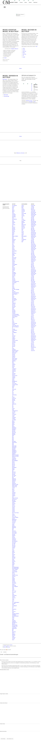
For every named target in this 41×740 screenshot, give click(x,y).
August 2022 (33, 249)
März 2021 (32, 266)
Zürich (13, 639)
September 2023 (33, 236)
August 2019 (33, 287)
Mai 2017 (32, 316)
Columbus (13, 279)
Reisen (23, 232)
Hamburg (13, 354)
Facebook (13, 324)
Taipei (13, 587)
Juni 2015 (32, 342)
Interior (13, 378)
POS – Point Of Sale (15, 512)
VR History (13, 620)
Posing (13, 513)
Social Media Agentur (15, 567)
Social (13, 566)
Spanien (13, 572)
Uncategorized (24, 239)
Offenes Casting (14, 485)
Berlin (13, 237)
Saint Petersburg (14, 541)
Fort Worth (13, 335)
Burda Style (14, 258)
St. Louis (13, 573)
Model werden (5, 79)
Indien (13, 372)
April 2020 (32, 279)
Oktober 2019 (33, 284)
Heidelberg (13, 360)
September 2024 (33, 224)
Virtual (13, 618)
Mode (13, 443)
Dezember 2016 (33, 322)
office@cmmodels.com (14, 48)
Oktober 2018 (33, 297)
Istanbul (13, 385)
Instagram (13, 376)
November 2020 (33, 271)
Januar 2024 (33, 231)
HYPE (13, 367)
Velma (13, 612)
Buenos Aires (14, 257)
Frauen (24, 48)
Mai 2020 (32, 278)
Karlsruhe (13, 400)
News (13, 477)
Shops (13, 559)
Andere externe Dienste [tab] (3, 702)
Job (12, 391)
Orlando (13, 490)
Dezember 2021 (33, 256)
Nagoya (13, 468)
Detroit (13, 297)
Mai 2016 (32, 330)
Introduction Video (15, 384)
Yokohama (13, 637)
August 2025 (33, 215)
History (13, 363)
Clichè (13, 276)
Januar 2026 (33, 211)
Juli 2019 (32, 288)
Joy (12, 395)
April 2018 (32, 304)
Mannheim (13, 431)
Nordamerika (14, 479)
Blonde (13, 241)
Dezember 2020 (33, 270)
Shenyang (13, 556)
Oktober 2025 (33, 213)
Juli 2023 (32, 238)
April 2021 (32, 265)
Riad (13, 529)
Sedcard (13, 552)
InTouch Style (14, 383)
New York (13, 476)
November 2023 (33, 233)
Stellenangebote (24, 236)
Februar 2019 (33, 293)
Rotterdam (13, 535)
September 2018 (33, 298)
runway (23, 233)
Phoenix (13, 502)
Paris (13, 496)
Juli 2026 (32, 206)
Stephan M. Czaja (15, 575)
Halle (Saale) (14, 352)
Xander (13, 636)
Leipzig (13, 412)
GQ (12, 347)
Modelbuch (13, 453)
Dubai (13, 308)
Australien (13, 224)
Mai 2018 (32, 302)
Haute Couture (14, 359)
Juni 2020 (32, 276)
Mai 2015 (32, 343)
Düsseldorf (31, 101)
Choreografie (14, 273)
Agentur (13, 209)
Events (23, 212)
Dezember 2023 (33, 232)
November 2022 (33, 246)
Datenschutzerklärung (15, 292)
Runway (13, 536)
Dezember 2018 (33, 296)
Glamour (13, 343)
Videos (13, 617)
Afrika (13, 207)
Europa (13, 322)
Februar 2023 (33, 244)
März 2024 (32, 229)
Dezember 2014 (33, 347)
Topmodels (13, 603)
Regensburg (14, 527)
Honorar (13, 365)
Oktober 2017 (33, 310)
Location (13, 415)
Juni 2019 (32, 289)
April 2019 (32, 291)
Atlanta (13, 221)
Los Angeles (14, 419)
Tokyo (22, 238)
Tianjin (13, 598)
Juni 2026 (32, 207)
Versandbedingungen (15, 615)
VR (23, 55)
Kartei (13, 401)
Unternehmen (14, 609)
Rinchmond (14, 530)
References (14, 526)
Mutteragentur (14, 467)
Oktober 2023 (33, 234)
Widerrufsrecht (14, 628)
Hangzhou (13, 356)
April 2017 (32, 317)
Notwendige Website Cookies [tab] (4, 669)
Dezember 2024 (33, 221)
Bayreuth (13, 231)
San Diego (13, 543)
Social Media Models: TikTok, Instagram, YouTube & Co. (15, 569)
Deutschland (14, 298)
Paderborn (13, 495)
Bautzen (13, 230)
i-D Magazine (14, 368)
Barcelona (13, 229)
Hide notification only (10, 738)
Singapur (13, 563)
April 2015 (32, 344)
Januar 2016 (33, 334)
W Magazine (14, 621)
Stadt (22, 234)
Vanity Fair (13, 611)
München (13, 463)
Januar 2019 (33, 295)
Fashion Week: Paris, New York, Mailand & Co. (15, 326)
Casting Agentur (14, 264)
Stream (13, 577)
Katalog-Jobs (14, 403)
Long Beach (14, 417)
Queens (13, 525)
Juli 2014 (32, 348)
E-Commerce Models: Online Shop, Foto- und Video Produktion (15, 315)
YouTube (13, 638)
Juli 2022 (32, 250)
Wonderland (14, 631)
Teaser (13, 594)
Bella (13, 234)
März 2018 (32, 305)
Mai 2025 (32, 217)
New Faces (24, 51)
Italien (13, 386)
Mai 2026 (32, 208)
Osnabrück (13, 492)
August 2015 (33, 340)
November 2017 (33, 309)
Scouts (13, 550)
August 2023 (33, 237)
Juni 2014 (32, 349)
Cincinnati (13, 274)
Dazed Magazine (14, 293)
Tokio (13, 601)
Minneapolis (14, 441)
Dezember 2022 (33, 245)
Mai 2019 (32, 290)
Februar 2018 (33, 306)
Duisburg (13, 309)
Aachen (13, 206)
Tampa (13, 589)
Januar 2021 (33, 268)
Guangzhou (14, 349)
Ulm (12, 607)
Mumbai (13, 462)
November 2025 (33, 212)
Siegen (13, 562)
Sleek (13, 564)
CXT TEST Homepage (15, 289)
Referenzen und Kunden (20, 152)
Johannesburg (14, 394)
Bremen (13, 251)
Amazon (13, 213)
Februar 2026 (33, 209)
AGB (13, 208)
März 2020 (32, 280)
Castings (13, 265)
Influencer (13, 374)
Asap (13, 217)
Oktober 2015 (33, 338)
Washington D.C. (14, 622)
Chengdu (13, 268)
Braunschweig (14, 250)
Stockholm (13, 576)
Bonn (13, 244)
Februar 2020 (33, 281)
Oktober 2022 (33, 247)
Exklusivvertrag (14, 323)
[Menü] (4, 7)
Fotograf (13, 336)
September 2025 (33, 214)
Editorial (13, 317)
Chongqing (13, 272)
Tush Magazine (14, 605)
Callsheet (13, 261)
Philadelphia (14, 501)
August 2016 (33, 326)
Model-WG (13, 449)
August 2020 (33, 274)
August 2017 (33, 313)
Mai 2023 (32, 240)
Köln (36, 46)
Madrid (13, 423)
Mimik (13, 440)
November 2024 (33, 222)
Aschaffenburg (14, 219)
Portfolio (13, 509)
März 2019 (32, 292)
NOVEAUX (13, 481)
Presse (23, 231)
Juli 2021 (32, 262)
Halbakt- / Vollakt (14, 351)
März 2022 (32, 254)
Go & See (13, 344)
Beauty (13, 232)
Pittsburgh (13, 503)
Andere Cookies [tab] (2, 723)
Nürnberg (13, 482)
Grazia (13, 348)
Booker (13, 245)
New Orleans (14, 475)
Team (13, 593)
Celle (13, 266)
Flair (12, 333)
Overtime (13, 494)
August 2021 (33, 261)
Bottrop (13, 248)
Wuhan (13, 632)
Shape (13, 555)
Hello (13, 361)
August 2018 (33, 299)
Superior (13, 584)
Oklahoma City (14, 486)
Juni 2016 (32, 329)
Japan (13, 390)
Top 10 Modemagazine (15, 602)
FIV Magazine (14, 332)
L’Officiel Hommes (15, 410)
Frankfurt (13, 339)
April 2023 (32, 241)
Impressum (14, 369)
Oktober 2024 (33, 223)
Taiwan (13, 588)
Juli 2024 (32, 227)
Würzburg (13, 635)
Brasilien (13, 249)
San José (13, 544)
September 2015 (33, 339)
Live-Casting (14, 414)
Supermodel (14, 585)
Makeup (13, 426)
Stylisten (13, 580)
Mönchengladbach (15, 460)
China (13, 271)
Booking (13, 246)
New (12, 470)
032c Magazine (14, 205)
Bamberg (13, 228)
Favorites (13, 329)
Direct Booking (14, 299)
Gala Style (13, 342)
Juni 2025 (32, 216)
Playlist (13, 504)
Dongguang (14, 302)
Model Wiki (14, 448)
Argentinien (14, 216)
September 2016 (33, 325)
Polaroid (13, 508)
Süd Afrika (13, 581)
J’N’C (13, 387)
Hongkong (13, 364)
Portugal (13, 511)
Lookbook (13, 418)
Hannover (13, 357)
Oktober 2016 (33, 324)
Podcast (13, 507)
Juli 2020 (32, 275)
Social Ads (8, 647)
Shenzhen (13, 558)
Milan (13, 439)
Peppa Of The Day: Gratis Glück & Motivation (15, 499)
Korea (13, 409)
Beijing (13, 233)
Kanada (13, 397)
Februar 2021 (33, 267)
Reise (13, 528)
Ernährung (23, 211)
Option (13, 488)
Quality (13, 524)
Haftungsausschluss (15, 350)
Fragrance (13, 338)
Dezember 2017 (33, 308)
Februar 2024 (33, 230)
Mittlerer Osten (14, 442)
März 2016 (32, 332)
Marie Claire (14, 432)
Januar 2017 (33, 321)
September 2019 (33, 285)
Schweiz (13, 547)
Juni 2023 (32, 239)
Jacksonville (14, 389)
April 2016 (32, 331)
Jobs (13, 392)
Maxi (13, 436)
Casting (13, 262)
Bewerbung (14, 239)
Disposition (14, 300)
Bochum (13, 242)
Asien (13, 220)
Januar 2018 (33, 307)
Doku (13, 301)
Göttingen (13, 346)
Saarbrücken (14, 538)
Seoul (13, 553)
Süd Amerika (14, 583)
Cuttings (13, 288)
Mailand (13, 424)
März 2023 (32, 242)
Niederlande (14, 478)
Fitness (23, 214)
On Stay (13, 487)
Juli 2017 (32, 314)
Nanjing (13, 469)
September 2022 (33, 248)
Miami (13, 437)
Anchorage (13, 215)
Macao (13, 420)
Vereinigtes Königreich (15, 613)
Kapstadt (13, 399)
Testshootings (14, 595)
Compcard (13, 280)
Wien (13, 629)
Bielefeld (13, 240)
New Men (13, 474)
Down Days (14, 306)
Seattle (13, 551)
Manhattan (13, 429)
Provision (13, 522)
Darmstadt (13, 291)
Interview (13, 382)
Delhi (13, 295)
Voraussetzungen (6, 96)
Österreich (13, 493)
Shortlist (13, 560)
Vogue (13, 619)
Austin (13, 223)
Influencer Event (14, 375)
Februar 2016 (33, 333)
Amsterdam (14, 214)
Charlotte (13, 267)
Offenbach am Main (15, 484)
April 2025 (32, 219)
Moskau (13, 461)
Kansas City (14, 398)
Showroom (13, 561)
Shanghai (13, 554)
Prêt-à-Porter (14, 520)
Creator (13, 287)
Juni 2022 (32, 251)
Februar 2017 (33, 319)
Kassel (13, 402)
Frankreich (13, 341)
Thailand (13, 596)
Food (13, 334)
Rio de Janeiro (14, 532)
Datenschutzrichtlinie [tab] (3, 731)
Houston (13, 366)
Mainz (13, 425)
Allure (13, 212)
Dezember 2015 (33, 335)
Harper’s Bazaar (14, 358)
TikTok (13, 600)
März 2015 (32, 346)
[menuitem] (4, 7)
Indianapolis (14, 371)
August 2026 (33, 205)
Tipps (22, 237)
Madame (13, 422)
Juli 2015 (32, 341)
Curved (24, 49)
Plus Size (13, 505)
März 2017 (32, 318)
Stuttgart (13, 578)
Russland (13, 537)
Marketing (13, 433)
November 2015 (33, 336)
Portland (13, 510)
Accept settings (3, 738)
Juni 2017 (32, 315)
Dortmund (13, 304)
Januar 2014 (33, 350)
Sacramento (14, 539)
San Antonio (14, 542)
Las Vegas (13, 411)
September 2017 (33, 312)
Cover (13, 285)
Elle (12, 318)
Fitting (13, 331)
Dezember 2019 (33, 283)
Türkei (13, 604)
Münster (13, 466)
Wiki (12, 630)
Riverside (13, 534)
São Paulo (13, 545)
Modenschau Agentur (15, 454)
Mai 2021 (32, 264)
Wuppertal (13, 634)
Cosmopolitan (14, 282)
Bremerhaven (14, 253)
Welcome (13, 623)
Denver (13, 296)
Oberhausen (28, 100)
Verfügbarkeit (14, 614)
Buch (13, 256)
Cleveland (13, 275)
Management (14, 427)
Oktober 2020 (33, 272)
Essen (31, 100)
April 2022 (32, 253)
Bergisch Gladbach (15, 236)
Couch (13, 284)
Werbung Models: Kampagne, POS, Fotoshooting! (15, 626)
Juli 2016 (32, 327)
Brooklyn (13, 255)
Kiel (12, 405)
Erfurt (13, 319)
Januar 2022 (33, 255)
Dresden (13, 307)
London (13, 416)
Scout (13, 549)
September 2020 (33, 273)
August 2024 (33, 225)
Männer (24, 52)
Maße (13, 435)
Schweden (13, 546)
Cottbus (13, 283)
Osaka (13, 491)
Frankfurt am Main (15, 340)
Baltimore (13, 227)
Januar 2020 (33, 282)
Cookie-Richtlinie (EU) (15, 281)
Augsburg (13, 222)
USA (13, 610)
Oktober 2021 (33, 258)
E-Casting (13, 313)
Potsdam (13, 514)
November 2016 (33, 323)
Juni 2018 (32, 301)
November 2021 (33, 257)
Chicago (13, 270)
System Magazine (15, 586)
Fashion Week (24, 213)
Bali (12, 225)
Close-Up (13, 278)
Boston (13, 247)
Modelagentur (14, 450)
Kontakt (5, 57)
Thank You (13, 597)
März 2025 (32, 220)
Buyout (13, 259)
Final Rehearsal (14, 330)
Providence (14, 521)
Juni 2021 (32, 263)
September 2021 (33, 259)
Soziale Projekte (14, 571)
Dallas (13, 290)
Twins (13, 606)
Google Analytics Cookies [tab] (4, 693)
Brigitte (13, 254)
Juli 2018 (32, 300)
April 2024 (32, 228)
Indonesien (13, 373)
